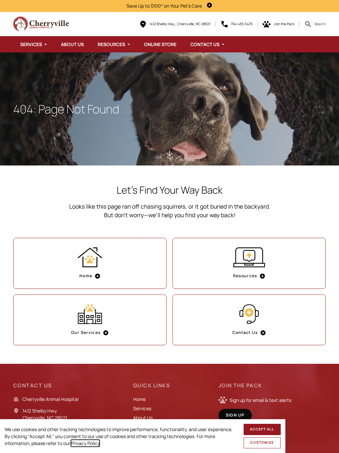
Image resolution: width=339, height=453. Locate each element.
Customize (262, 442)
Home (85, 276)
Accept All (262, 429)
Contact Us (204, 44)
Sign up (235, 415)
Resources (111, 44)
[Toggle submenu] (45, 44)
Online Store (160, 44)
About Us (72, 44)
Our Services (86, 332)
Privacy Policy (85, 443)
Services (31, 44)
